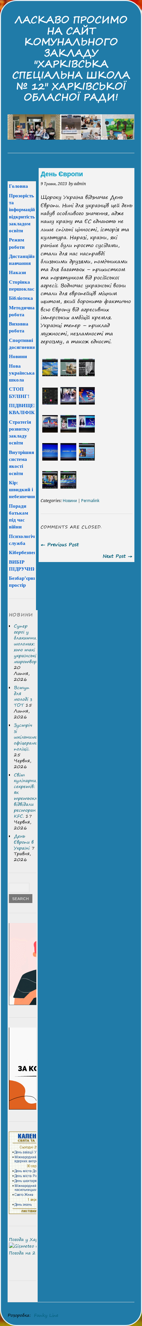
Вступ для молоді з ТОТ (23, 696)
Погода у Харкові (28, 1239)
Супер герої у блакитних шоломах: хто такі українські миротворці (27, 643)
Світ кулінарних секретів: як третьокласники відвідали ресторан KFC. (33, 795)
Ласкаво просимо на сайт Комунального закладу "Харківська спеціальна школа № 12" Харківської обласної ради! (71, 58)
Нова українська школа (22, 373)
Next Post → (117, 556)
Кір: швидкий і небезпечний (23, 489)
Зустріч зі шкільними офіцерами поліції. (26, 736)
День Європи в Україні (24, 842)
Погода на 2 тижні (30, 1252)
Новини (70, 500)
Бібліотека (21, 298)
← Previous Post (60, 544)
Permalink (90, 500)
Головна (18, 186)
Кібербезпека (24, 552)
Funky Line (46, 1315)
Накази (17, 272)
